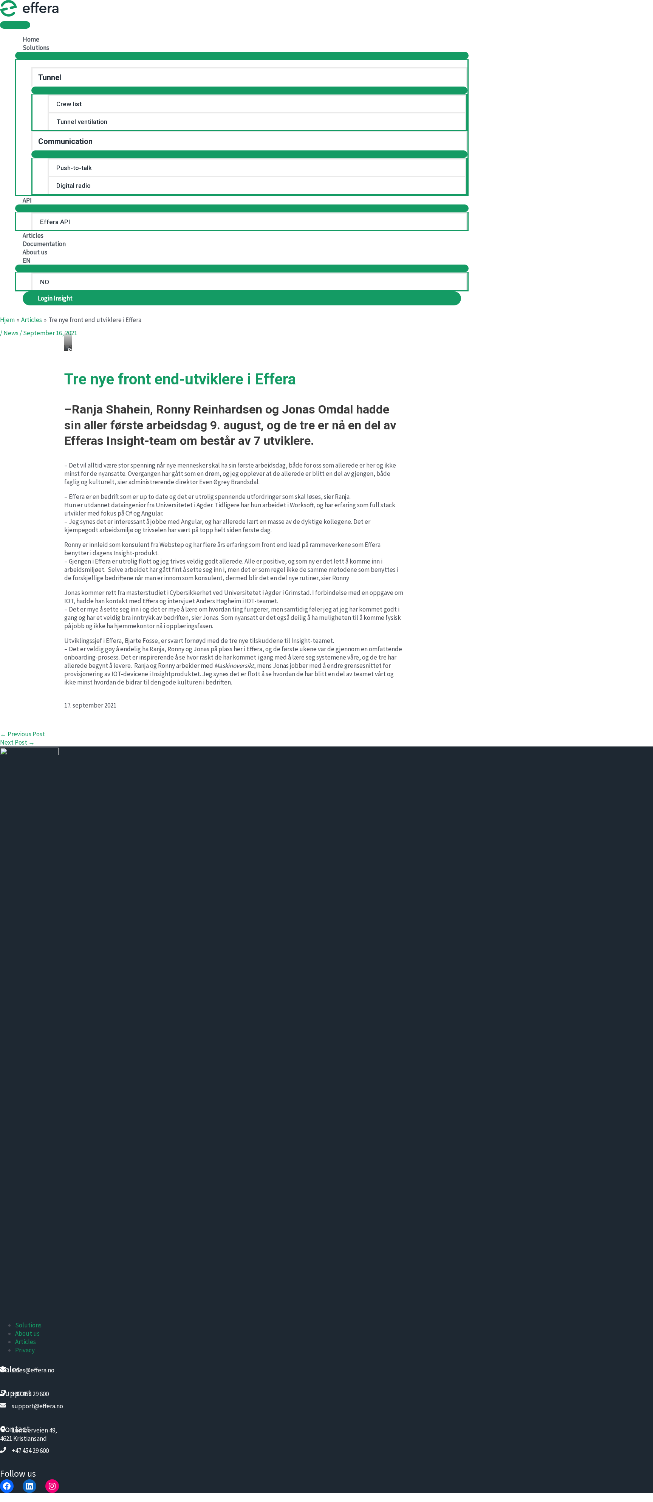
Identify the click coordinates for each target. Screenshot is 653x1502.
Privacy (25, 1350)
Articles (25, 1342)
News (11, 333)
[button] (242, 298)
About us (27, 1333)
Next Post (17, 742)
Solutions (28, 1325)
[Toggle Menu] (242, 55)
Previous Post (22, 734)
